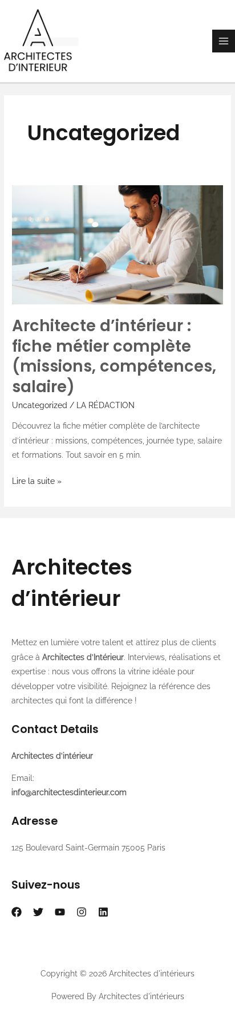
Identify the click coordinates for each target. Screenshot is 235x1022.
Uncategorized (39, 405)
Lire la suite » (37, 480)
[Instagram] (81, 912)
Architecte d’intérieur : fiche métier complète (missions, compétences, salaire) (114, 356)
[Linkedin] (103, 912)
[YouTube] (60, 912)
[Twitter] (38, 912)
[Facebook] (16, 912)
